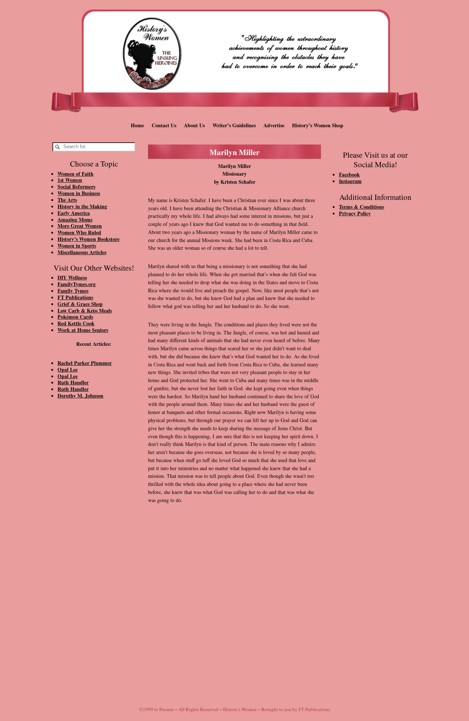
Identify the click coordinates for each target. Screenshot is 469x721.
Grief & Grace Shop (80, 304)
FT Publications (75, 297)
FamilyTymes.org (77, 284)
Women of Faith (75, 173)
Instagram (350, 181)
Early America (74, 213)
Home (137, 125)
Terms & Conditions (361, 207)
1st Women (70, 180)
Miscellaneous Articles (82, 252)
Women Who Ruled (79, 232)
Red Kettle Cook (76, 323)
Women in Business (79, 193)
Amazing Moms (75, 219)
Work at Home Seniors (83, 330)
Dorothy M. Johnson (80, 395)
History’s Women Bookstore (88, 239)
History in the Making (82, 206)
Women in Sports (77, 245)
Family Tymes (73, 290)
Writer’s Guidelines (234, 125)
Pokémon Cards (75, 317)
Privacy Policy (355, 213)
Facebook (349, 174)
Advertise (273, 125)
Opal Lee (68, 369)
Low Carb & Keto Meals (85, 310)
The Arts (67, 200)
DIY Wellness (72, 277)
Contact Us (164, 125)
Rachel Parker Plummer (85, 363)
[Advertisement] (93, 529)
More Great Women (80, 226)
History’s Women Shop (317, 125)
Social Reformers (76, 186)
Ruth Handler (73, 382)
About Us (194, 125)
